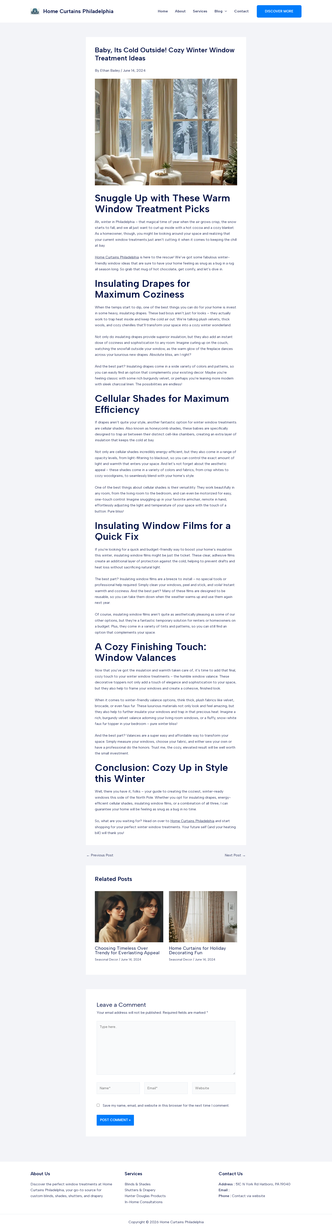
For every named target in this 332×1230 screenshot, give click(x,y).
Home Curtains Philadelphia (78, 11)
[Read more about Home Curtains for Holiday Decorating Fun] (203, 916)
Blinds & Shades (138, 1184)
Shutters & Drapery (140, 1190)
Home (163, 11)
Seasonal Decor (106, 959)
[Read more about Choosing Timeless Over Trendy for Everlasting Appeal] (129, 916)
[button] (224, 11)
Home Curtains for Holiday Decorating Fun (197, 950)
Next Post (235, 855)
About (180, 11)
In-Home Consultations (144, 1202)
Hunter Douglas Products (145, 1196)
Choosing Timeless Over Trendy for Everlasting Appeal (127, 950)
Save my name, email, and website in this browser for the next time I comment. (166, 1105)
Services (200, 11)
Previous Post (99, 855)
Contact (241, 11)
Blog (218, 11)
